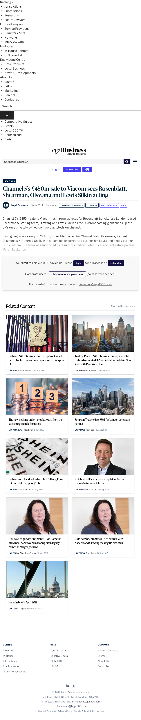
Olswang (92, 205)
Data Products (14, 64)
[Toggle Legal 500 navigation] (87, 169)
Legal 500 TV (13, 130)
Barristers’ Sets (14, 33)
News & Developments (20, 73)
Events (9, 126)
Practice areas (11, 666)
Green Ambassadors (14, 671)
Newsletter (104, 661)
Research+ (11, 15)
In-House (6, 46)
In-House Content (16, 51)
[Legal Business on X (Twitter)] (73, 686)
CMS (123, 205)
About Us (6, 77)
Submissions (13, 11)
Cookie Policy (81, 711)
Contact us (11, 99)
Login (55, 169)
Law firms (9, 181)
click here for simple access (67, 274)
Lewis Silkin (66, 223)
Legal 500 (11, 82)
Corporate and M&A (72, 205)
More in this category (123, 305)
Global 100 (56, 661)
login (79, 263)
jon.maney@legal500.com (95, 284)
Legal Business (14, 68)
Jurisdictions (13, 6)
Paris (7, 139)
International (10, 661)
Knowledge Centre (12, 59)
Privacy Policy (65, 711)
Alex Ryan (28, 430)
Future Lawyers (14, 20)
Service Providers (16, 28)
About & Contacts (108, 650)
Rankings (6, 2)
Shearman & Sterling (16, 223)
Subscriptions (96, 711)
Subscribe (72, 169)
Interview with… (15, 42)
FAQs (8, 86)
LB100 (54, 666)
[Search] (7, 115)
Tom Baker (91, 553)
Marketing (11, 90)
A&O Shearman (109, 205)
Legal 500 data (59, 655)
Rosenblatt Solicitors (97, 218)
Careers (9, 95)
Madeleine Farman (28, 553)
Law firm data (16, 430)
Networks (11, 37)
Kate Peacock (26, 370)
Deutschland (13, 135)
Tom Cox (90, 430)
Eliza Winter (25, 489)
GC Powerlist (13, 55)
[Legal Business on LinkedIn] (67, 686)
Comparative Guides (18, 121)
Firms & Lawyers (11, 24)
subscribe (116, 263)
